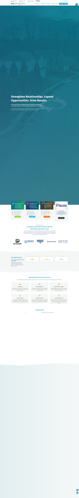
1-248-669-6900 (65, 0)
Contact (53, 3)
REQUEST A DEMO (63, 3)
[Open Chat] (76, 4)
